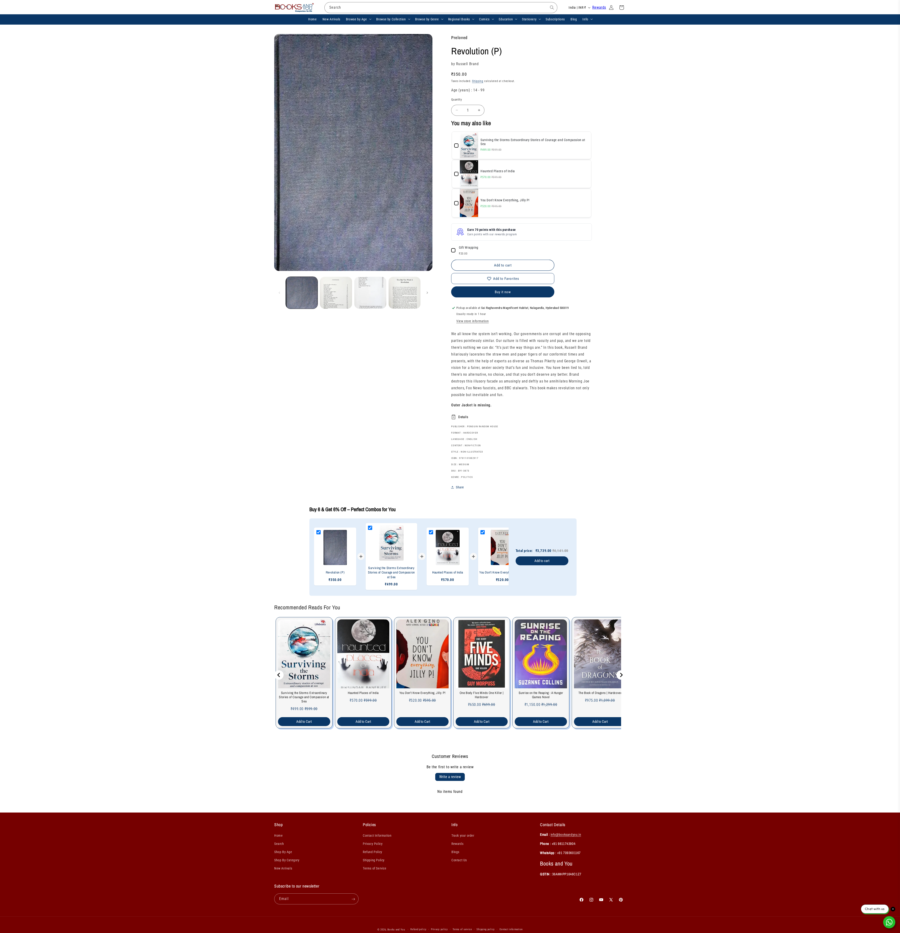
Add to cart (541, 561)
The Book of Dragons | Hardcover (600, 693)
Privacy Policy (372, 844)
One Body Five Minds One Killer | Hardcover (482, 695)
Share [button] (460, 487)
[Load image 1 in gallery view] (302, 293)
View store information (472, 321)
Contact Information (377, 835)
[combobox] (441, 7)
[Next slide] (621, 675)
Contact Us (459, 860)
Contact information (511, 929)
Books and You (396, 929)
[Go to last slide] (279, 675)
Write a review (450, 777)
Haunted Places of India (363, 693)
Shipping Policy (374, 860)
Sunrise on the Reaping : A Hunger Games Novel (541, 695)
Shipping (477, 81)
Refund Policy (372, 852)
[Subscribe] (353, 899)
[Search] (552, 7)
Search (279, 844)
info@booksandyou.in (566, 834)
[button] (358, 19)
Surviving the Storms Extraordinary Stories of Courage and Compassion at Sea (304, 697)
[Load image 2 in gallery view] (336, 293)
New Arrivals (283, 868)
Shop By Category (287, 860)
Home (278, 835)
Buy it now (503, 292)
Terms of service (462, 929)
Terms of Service (374, 868)
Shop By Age (283, 852)
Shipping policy (485, 929)
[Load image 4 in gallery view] (404, 293)
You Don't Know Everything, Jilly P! (422, 693)
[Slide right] (427, 293)
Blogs (455, 852)
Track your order (462, 835)
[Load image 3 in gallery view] (370, 293)
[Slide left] (279, 293)
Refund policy (418, 929)
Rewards (599, 7)
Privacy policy (439, 929)
